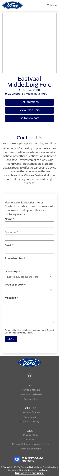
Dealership (12, 271)
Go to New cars (29, 118)
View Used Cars (29, 110)
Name (9, 219)
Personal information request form (30, 444)
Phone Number (15, 258)
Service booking (30, 421)
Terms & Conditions (30, 448)
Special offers (31, 399)
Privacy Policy (25, 333)
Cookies (30, 439)
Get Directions (30, 101)
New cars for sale (31, 390)
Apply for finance (31, 412)
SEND (11, 339)
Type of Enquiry (15, 284)
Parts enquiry (31, 417)
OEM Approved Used (31, 394)
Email (9, 245)
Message (11, 297)
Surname (11, 232)
